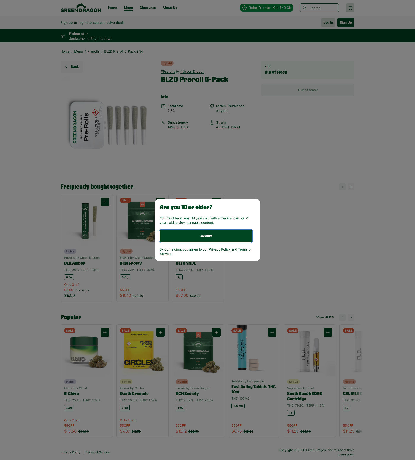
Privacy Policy (220, 249)
